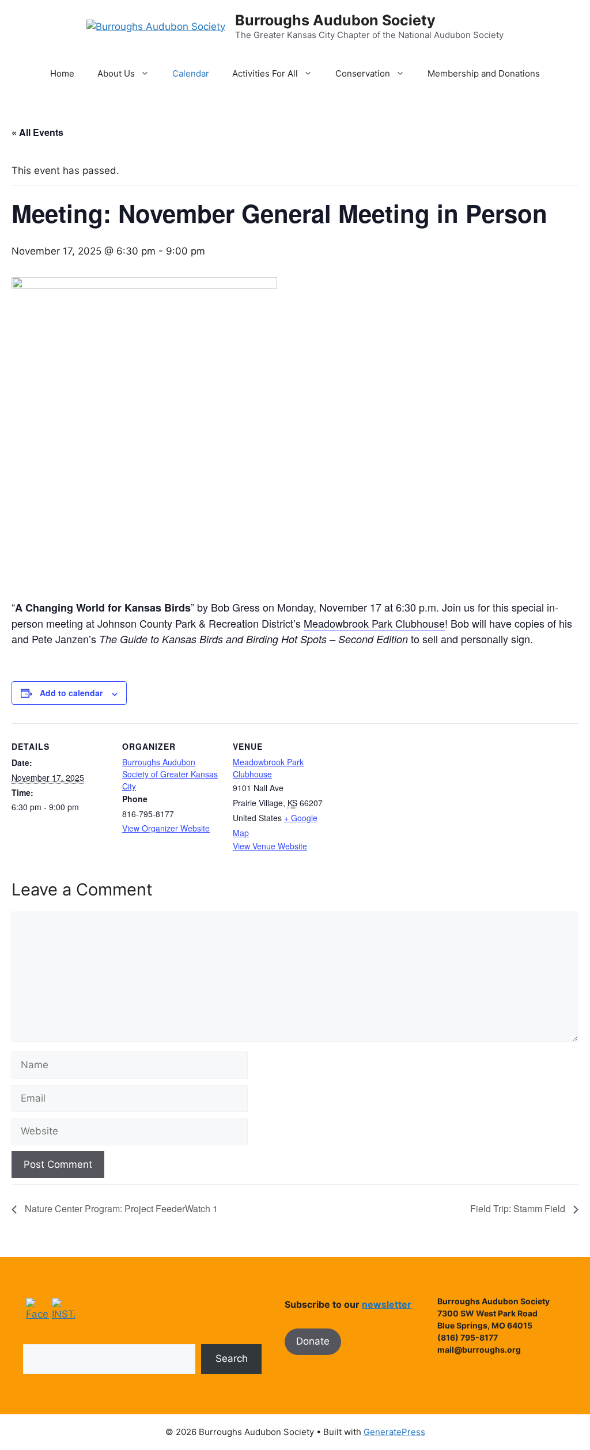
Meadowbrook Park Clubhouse (374, 623)
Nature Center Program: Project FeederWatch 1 (120, 1208)
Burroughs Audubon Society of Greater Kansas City (170, 774)
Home (62, 73)
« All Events (37, 132)
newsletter (386, 1304)
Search (231, 1358)
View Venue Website (270, 846)
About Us (116, 73)
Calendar (190, 73)
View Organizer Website (166, 828)
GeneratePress (394, 1431)
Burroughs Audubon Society (335, 20)
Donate (313, 1341)
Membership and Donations (484, 73)
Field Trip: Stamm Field (519, 1208)
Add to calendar (71, 693)
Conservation (362, 73)
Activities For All (265, 73)
